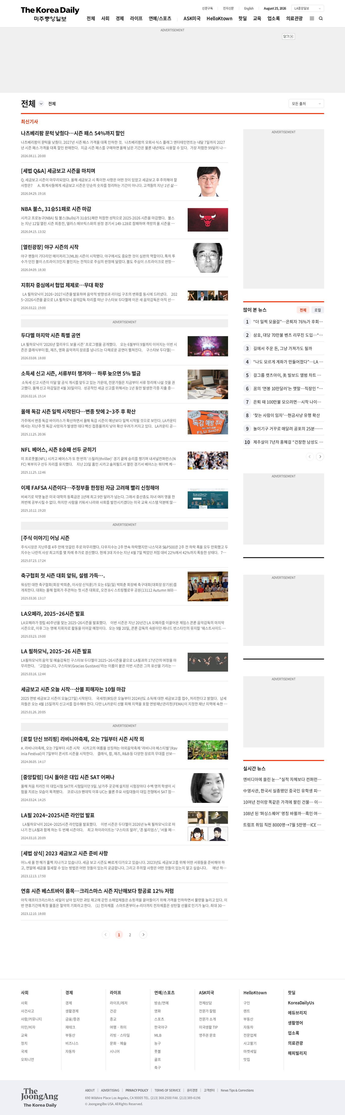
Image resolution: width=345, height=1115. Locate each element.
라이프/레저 (119, 1002)
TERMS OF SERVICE (168, 1090)
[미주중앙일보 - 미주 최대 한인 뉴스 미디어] (50, 14)
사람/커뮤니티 (31, 1018)
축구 (157, 1067)
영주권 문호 (207, 1035)
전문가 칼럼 (207, 1010)
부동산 (70, 1035)
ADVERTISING (110, 1090)
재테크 (70, 1026)
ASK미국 (192, 18)
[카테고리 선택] (41, 103)
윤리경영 (192, 1090)
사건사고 (27, 1010)
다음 (143, 935)
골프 (157, 1059)
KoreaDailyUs (301, 1002)
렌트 (246, 1010)
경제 (120, 18)
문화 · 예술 (118, 1043)
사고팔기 (250, 1043)
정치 (24, 1043)
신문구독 (207, 8)
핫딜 (242, 18)
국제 (24, 1051)
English (249, 8)
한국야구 (160, 1026)
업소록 (273, 18)
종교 (113, 1018)
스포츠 (159, 1018)
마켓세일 (250, 1051)
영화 (157, 1010)
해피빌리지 (297, 1053)
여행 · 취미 (118, 1026)
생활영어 (295, 1023)
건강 (113, 1010)
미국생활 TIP (208, 1026)
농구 (157, 1043)
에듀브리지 (297, 1013)
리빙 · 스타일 (120, 1035)
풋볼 (157, 1051)
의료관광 (294, 18)
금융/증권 (72, 1018)
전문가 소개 (207, 1018)
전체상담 (205, 1002)
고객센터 (209, 1090)
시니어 (115, 1051)
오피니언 (27, 1059)
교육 (257, 18)
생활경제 (72, 1010)
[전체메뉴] (312, 18)
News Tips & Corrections (237, 1090)
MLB (157, 1035)
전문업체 (250, 1035)
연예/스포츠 (160, 18)
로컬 (317, 309)
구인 (246, 1002)
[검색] (321, 18)
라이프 (136, 18)
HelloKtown (219, 18)
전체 (91, 18)
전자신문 (228, 8)
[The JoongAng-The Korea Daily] (39, 1097)
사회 (105, 18)
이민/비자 (28, 1026)
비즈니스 (72, 1043)
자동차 (70, 1051)
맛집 (246, 1059)
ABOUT (90, 1090)
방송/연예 (161, 1002)
